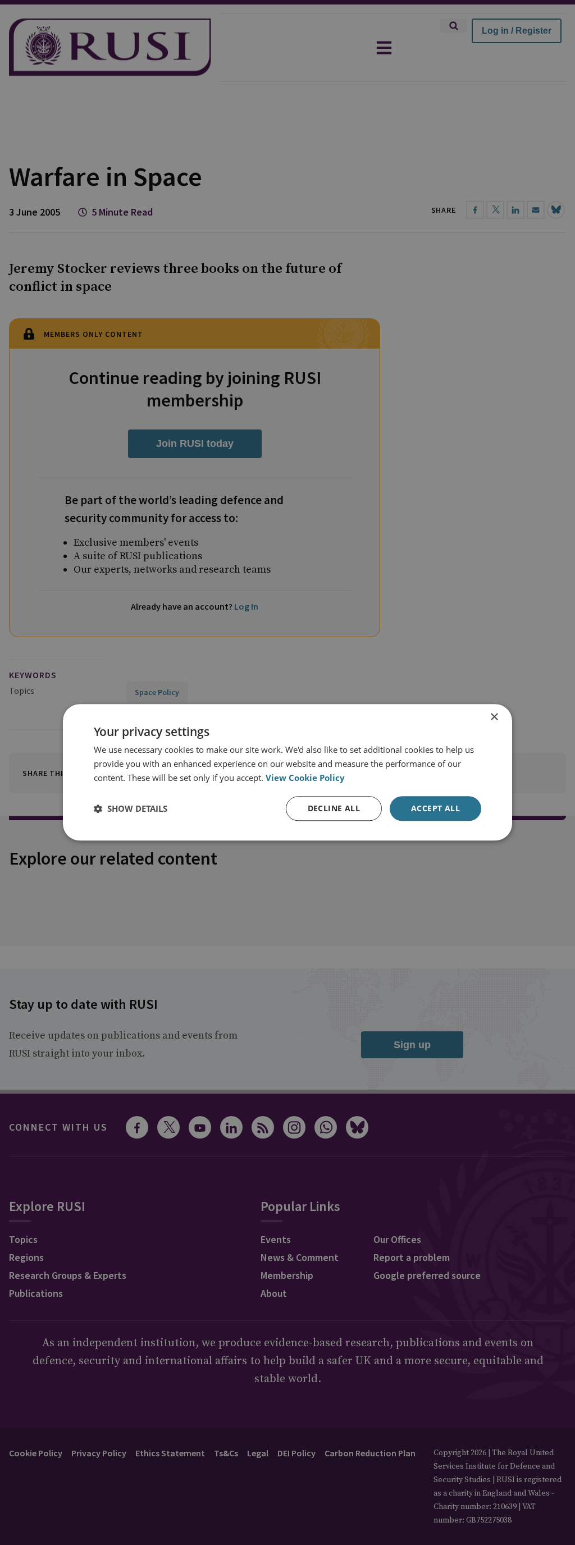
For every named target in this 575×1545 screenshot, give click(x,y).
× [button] (494, 717)
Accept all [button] (435, 808)
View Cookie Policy (305, 777)
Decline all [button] (334, 808)
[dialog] (287, 772)
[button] (130, 808)
